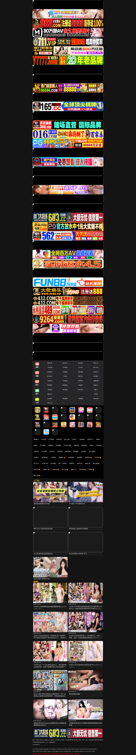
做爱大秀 (79, 463)
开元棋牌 (51, 439)
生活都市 (49, 398)
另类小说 (49, 403)
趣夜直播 (67, 451)
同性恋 (96, 394)
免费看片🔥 (62, 457)
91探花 (65, 376)
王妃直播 (44, 451)
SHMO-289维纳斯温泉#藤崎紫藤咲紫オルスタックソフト (50, 607)
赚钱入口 (73, 469)
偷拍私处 (60, 451)
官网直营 (59, 439)
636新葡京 (71, 457)
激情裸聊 (79, 457)
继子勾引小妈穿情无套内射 (43, 529)
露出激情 (65, 389)
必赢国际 (50, 445)
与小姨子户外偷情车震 (77, 503)
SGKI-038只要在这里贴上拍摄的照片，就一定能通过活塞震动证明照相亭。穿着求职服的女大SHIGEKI (50, 696)
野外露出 (95, 376)
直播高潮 (76, 445)
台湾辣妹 (49, 372)
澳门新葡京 (92, 451)
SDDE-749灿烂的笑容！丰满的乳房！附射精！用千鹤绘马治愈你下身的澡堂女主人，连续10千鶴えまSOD (50, 638)
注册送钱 (82, 439)
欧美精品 (80, 363)
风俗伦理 (95, 398)
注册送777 (90, 439)
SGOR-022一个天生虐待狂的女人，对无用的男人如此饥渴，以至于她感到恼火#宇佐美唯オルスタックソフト (50, 667)
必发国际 (83, 451)
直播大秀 (87, 463)
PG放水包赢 (67, 445)
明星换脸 (65, 385)
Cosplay (80, 367)
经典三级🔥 (37, 469)
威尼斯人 (36, 439)
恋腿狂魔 (95, 381)
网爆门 (96, 389)
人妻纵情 (80, 398)
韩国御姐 (65, 372)
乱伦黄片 (52, 451)
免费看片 (71, 463)
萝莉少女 (95, 363)
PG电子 (74, 439)
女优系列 (65, 381)
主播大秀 (36, 451)
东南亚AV (95, 372)
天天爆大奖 (45, 463)
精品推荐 (49, 363)
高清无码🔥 (82, 469)
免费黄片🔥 (88, 457)
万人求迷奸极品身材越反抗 (43, 554)
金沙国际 (53, 463)
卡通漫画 (49, 389)
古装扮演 (49, 381)
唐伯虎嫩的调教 (74, 694)
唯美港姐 (80, 372)
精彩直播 (84, 445)
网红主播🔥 (37, 475)
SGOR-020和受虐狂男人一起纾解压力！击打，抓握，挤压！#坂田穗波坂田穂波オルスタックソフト (85, 638)
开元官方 (36, 463)
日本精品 (65, 367)
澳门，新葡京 (63, 463)
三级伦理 (49, 367)
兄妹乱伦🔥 (55, 469)
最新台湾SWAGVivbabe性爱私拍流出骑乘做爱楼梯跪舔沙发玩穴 (50, 724)
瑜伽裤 (80, 385)
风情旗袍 (49, 385)
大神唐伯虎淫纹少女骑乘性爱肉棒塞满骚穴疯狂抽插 (85, 724)
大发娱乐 (36, 457)
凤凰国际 (58, 445)
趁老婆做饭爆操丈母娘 (42, 503)
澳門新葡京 (45, 457)
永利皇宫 (53, 457)
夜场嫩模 (75, 451)
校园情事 (65, 398)
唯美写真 (80, 389)
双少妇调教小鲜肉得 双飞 (78, 554)
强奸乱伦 (65, 363)
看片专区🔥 (65, 469)
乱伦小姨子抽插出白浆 (42, 579)
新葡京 (35, 445)
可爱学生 (80, 381)
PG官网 (44, 439)
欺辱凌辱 (49, 376)
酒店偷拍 (99, 445)
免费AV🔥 (91, 469)
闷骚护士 (95, 385)
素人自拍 (95, 367)
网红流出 (80, 376)
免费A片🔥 (46, 469)
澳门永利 (67, 439)
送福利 (98, 439)
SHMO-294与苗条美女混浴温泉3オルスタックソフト (85, 666)
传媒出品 (49, 394)
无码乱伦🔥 (97, 457)
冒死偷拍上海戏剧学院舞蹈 (78, 529)
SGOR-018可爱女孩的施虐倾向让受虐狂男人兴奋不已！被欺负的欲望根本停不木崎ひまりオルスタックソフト (85, 608)
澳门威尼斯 (96, 463)
